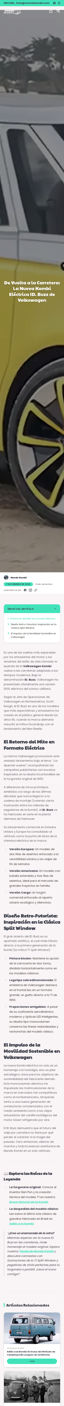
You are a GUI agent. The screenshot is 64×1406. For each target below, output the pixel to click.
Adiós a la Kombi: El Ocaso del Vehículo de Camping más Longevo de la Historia (31, 1353)
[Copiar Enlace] (35, 590)
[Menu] (58, 11)
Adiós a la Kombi (21, 1224)
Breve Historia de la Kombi (28, 1202)
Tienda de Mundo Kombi (36, 1251)
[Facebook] (54, 3)
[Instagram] (59, 3)
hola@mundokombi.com (32, 3)
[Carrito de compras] (50, 11)
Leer (32, 1361)
